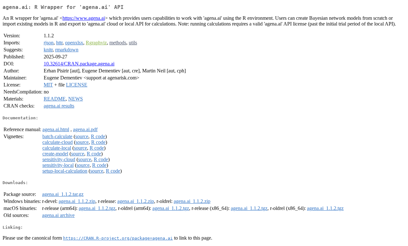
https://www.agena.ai (83, 18)
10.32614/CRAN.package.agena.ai (79, 63)
